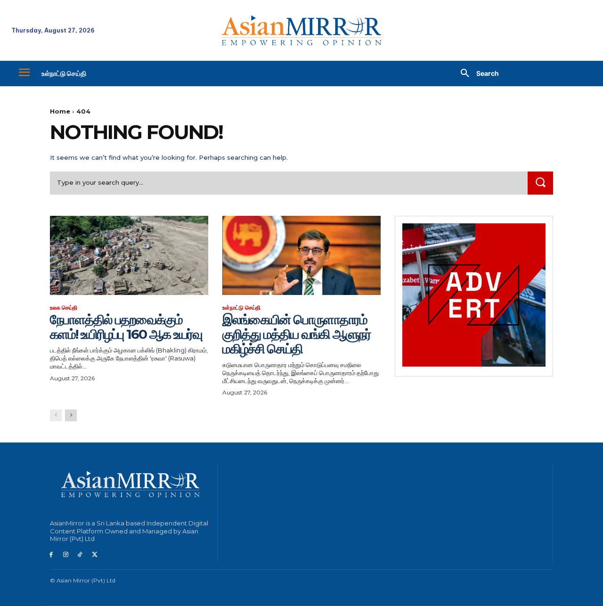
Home (60, 111)
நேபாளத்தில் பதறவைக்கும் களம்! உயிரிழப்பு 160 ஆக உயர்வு (126, 326)
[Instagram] (66, 555)
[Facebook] (51, 555)
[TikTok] (80, 555)
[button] (476, 73)
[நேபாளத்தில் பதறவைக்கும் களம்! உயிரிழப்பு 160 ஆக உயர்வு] (129, 255)
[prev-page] (56, 415)
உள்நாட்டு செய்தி (241, 307)
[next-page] (71, 415)
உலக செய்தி (63, 307)
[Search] (540, 183)
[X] (94, 555)
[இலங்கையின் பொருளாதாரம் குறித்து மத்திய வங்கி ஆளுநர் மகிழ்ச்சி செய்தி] (301, 255)
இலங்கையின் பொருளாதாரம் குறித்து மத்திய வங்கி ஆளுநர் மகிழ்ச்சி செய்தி (296, 334)
